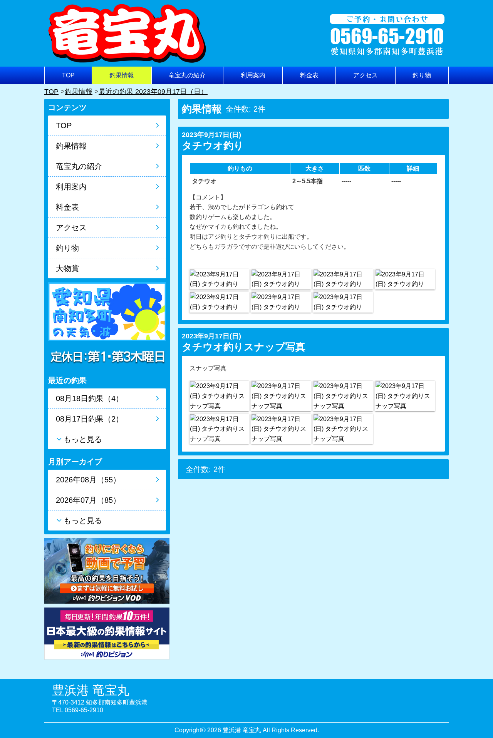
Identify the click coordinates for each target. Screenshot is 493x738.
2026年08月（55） (88, 479)
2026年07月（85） (88, 500)
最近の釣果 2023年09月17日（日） (153, 91)
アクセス (365, 75)
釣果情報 (121, 75)
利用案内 (253, 75)
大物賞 (67, 268)
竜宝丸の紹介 (187, 75)
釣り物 (422, 75)
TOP (68, 75)
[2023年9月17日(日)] (219, 279)
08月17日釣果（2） (89, 419)
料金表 (309, 75)
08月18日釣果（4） (89, 398)
